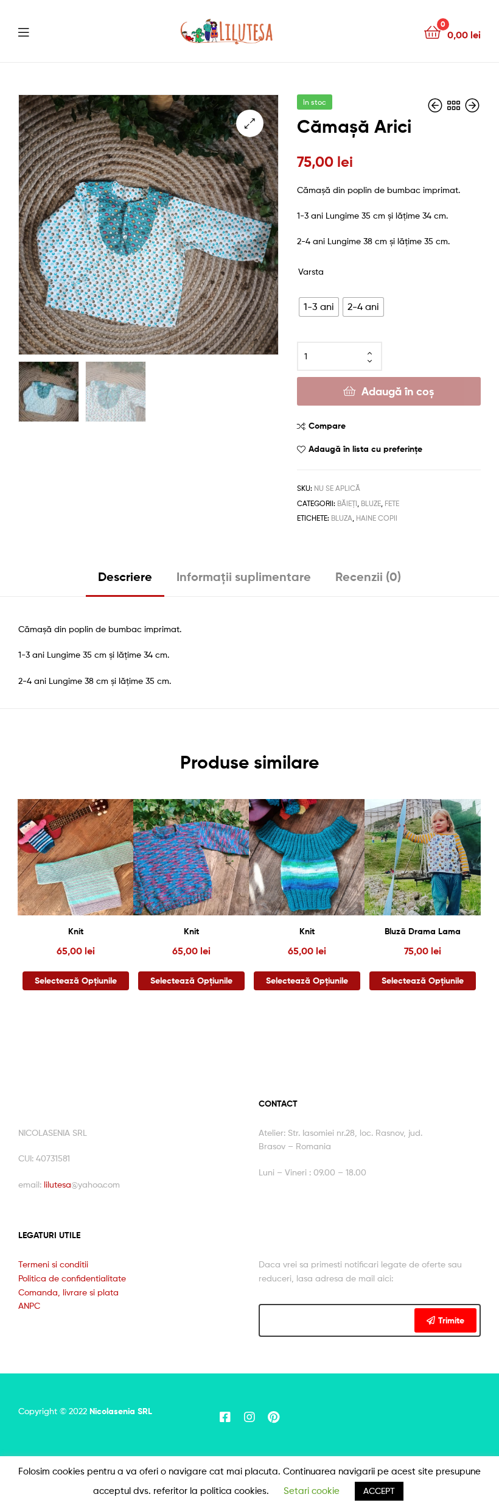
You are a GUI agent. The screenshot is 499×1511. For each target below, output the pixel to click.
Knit (75, 931)
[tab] (125, 581)
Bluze (371, 503)
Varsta (311, 271)
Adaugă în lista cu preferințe (365, 448)
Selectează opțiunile (76, 980)
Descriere (125, 576)
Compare (327, 425)
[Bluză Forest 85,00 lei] (472, 105)
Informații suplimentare (243, 576)
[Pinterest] (274, 1417)
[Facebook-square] (225, 1417)
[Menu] (23, 31)
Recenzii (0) (368, 576)
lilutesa (57, 1184)
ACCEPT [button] (379, 1490)
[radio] (318, 307)
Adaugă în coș (397, 391)
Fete (392, 503)
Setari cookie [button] (312, 1490)
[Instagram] (249, 1417)
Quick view (105, 863)
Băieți (347, 503)
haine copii (376, 518)
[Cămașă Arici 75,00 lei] (436, 105)
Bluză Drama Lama (423, 931)
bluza (341, 518)
